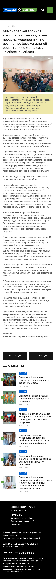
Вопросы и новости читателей (23, 507)
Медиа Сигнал (20, 10)
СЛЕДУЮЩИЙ (41, 354)
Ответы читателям (18, 511)
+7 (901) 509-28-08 (26, 552)
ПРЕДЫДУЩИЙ (14, 354)
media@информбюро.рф (30, 538)
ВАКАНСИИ (15, 525)
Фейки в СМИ (16, 514)
